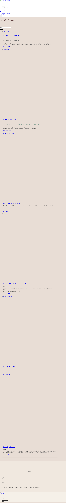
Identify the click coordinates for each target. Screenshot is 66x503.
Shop (3, 8)
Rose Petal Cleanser (9, 366)
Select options (6, 211)
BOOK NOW (2, 10)
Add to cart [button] (5, 46)
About (3, 478)
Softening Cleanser (9, 447)
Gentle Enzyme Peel (9, 119)
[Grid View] (1, 29)
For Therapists (5, 7)
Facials (3, 6)
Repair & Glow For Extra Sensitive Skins (16, 284)
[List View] (2, 29)
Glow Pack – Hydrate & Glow (12, 203)
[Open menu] (1, 16)
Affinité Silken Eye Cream (11, 35)
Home (3, 3)
